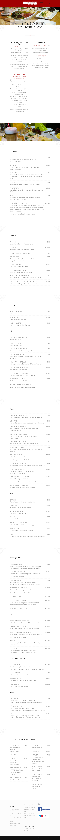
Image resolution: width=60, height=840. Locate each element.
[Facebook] (47, 3)
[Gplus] (49, 3)
